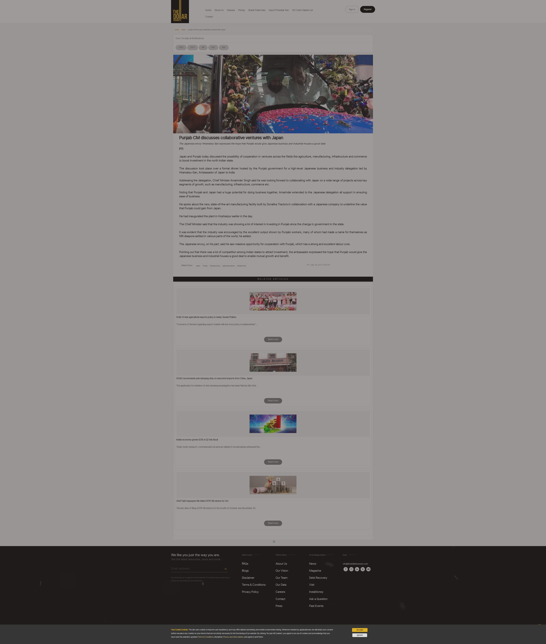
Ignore (360, 635)
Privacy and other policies (233, 637)
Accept (359, 630)
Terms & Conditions (205, 637)
